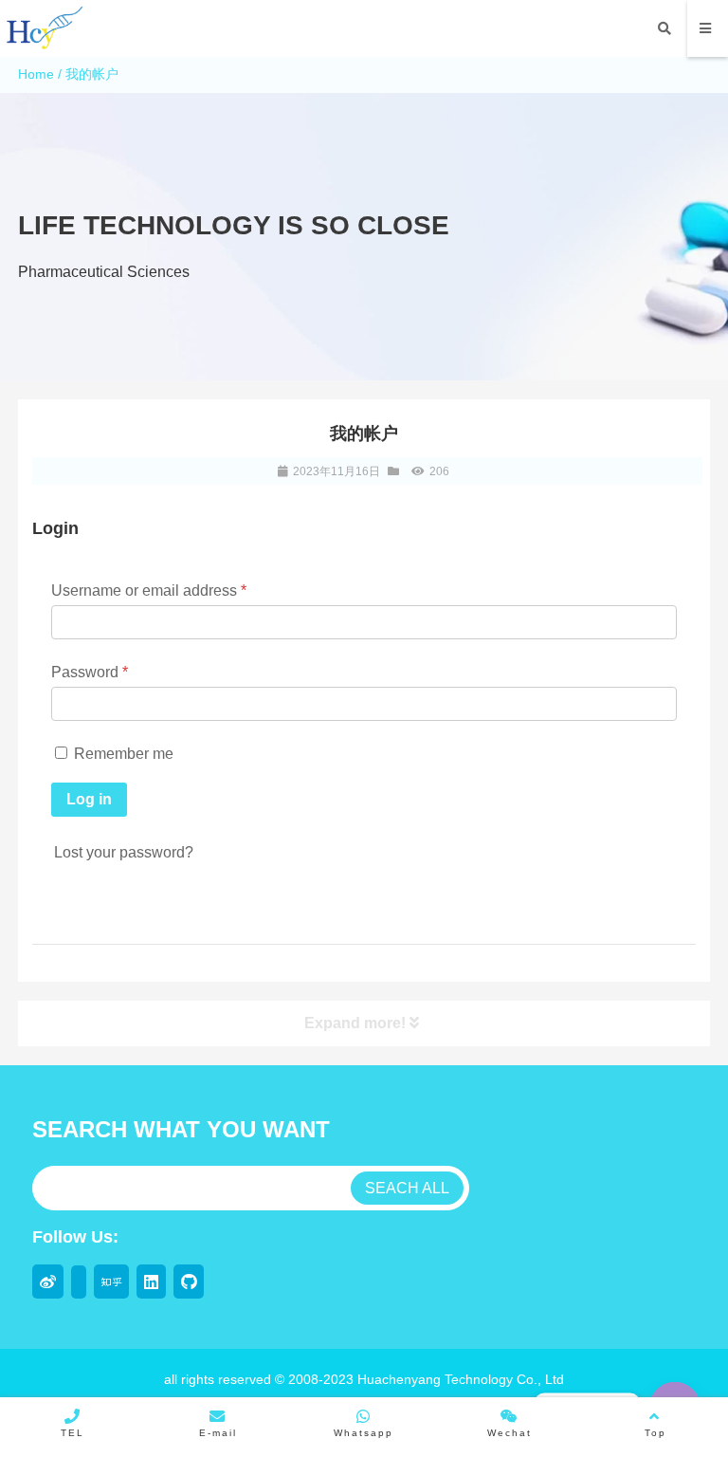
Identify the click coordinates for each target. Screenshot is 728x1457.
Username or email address (148, 590)
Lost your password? (123, 852)
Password (89, 672)
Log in (89, 799)
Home (36, 74)
